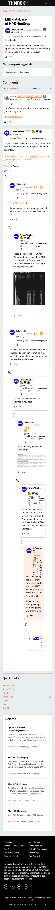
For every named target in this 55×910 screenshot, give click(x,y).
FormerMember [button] (17, 132)
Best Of (6, 708)
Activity (6, 693)
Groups (6, 700)
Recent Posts (8, 689)
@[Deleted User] (19, 203)
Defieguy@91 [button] (17, 29)
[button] (7, 30)
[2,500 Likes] (40, 131)
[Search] (46, 3)
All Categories (8, 685)
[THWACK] (18, 3)
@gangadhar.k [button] (11, 72)
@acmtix (8, 166)
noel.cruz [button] (11, 822)
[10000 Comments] (37, 131)
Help (4, 704)
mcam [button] (13, 96)
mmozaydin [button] (12, 801)
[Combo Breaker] (33, 131)
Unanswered (27, 697)
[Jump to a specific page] (50, 89)
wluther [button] (10, 747)
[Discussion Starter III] (41, 187)
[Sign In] (51, 3)
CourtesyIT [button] (12, 774)
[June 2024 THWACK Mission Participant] (44, 29)
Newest (13, 89)
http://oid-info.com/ (13, 117)
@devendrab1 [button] (25, 72)
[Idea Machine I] (44, 96)
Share (8, 57)
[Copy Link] (45, 36)
